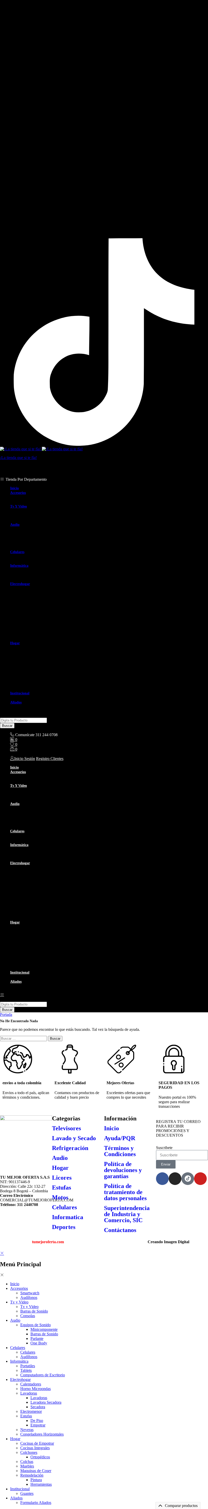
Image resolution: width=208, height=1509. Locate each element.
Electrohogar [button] (20, 584)
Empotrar (37, 629)
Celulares (27, 556)
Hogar (60, 1167)
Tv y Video (29, 511)
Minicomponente (44, 533)
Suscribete (164, 1147)
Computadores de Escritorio (42, 579)
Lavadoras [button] (28, 597)
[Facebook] (162, 1178)
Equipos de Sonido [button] (35, 529)
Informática (19, 1361)
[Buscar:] (24, 1038)
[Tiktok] (104, 444)
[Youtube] (200, 1178)
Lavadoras (38, 602)
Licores (62, 1177)
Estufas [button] (26, 620)
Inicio (14, 488)
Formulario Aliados (35, 707)
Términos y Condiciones (120, 1151)
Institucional (20, 1489)
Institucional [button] (19, 693)
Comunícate (24, 735)
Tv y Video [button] (18, 506)
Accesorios (19, 1288)
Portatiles (27, 570)
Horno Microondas (35, 593)
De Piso (36, 624)
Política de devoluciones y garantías (123, 1170)
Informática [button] (19, 566)
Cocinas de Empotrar (37, 647)
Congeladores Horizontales (42, 638)
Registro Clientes (49, 758)
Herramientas (41, 688)
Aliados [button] (16, 702)
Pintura (36, 684)
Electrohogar (20, 1379)
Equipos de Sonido (35, 1325)
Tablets (26, 574)
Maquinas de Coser (35, 675)
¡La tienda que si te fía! (18, 457)
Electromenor (31, 615)
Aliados (16, 1498)
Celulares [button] (17, 552)
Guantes (26, 697)
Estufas (61, 1187)
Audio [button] (15, 525)
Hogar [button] (15, 643)
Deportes (63, 1227)
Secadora (37, 611)
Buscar (7, 726)
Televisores (66, 1128)
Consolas (27, 520)
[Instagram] (104, 236)
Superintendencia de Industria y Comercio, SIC (127, 1214)
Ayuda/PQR (119, 1138)
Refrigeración (70, 1148)
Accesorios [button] (18, 493)
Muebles (27, 670)
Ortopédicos (40, 661)
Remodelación (31, 1475)
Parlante (36, 542)
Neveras (26, 634)
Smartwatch (29, 497)
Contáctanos (120, 1230)
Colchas (26, 665)
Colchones (28, 1452)
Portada (6, 1014)
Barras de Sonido (34, 515)
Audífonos (28, 501)
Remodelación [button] (31, 679)
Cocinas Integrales (35, 652)
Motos (60, 1197)
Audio (60, 1158)
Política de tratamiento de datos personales (125, 1192)
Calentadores (30, 588)
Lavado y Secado (74, 1138)
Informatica (67, 1217)
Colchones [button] (28, 656)
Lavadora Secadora (45, 606)
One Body (38, 547)
